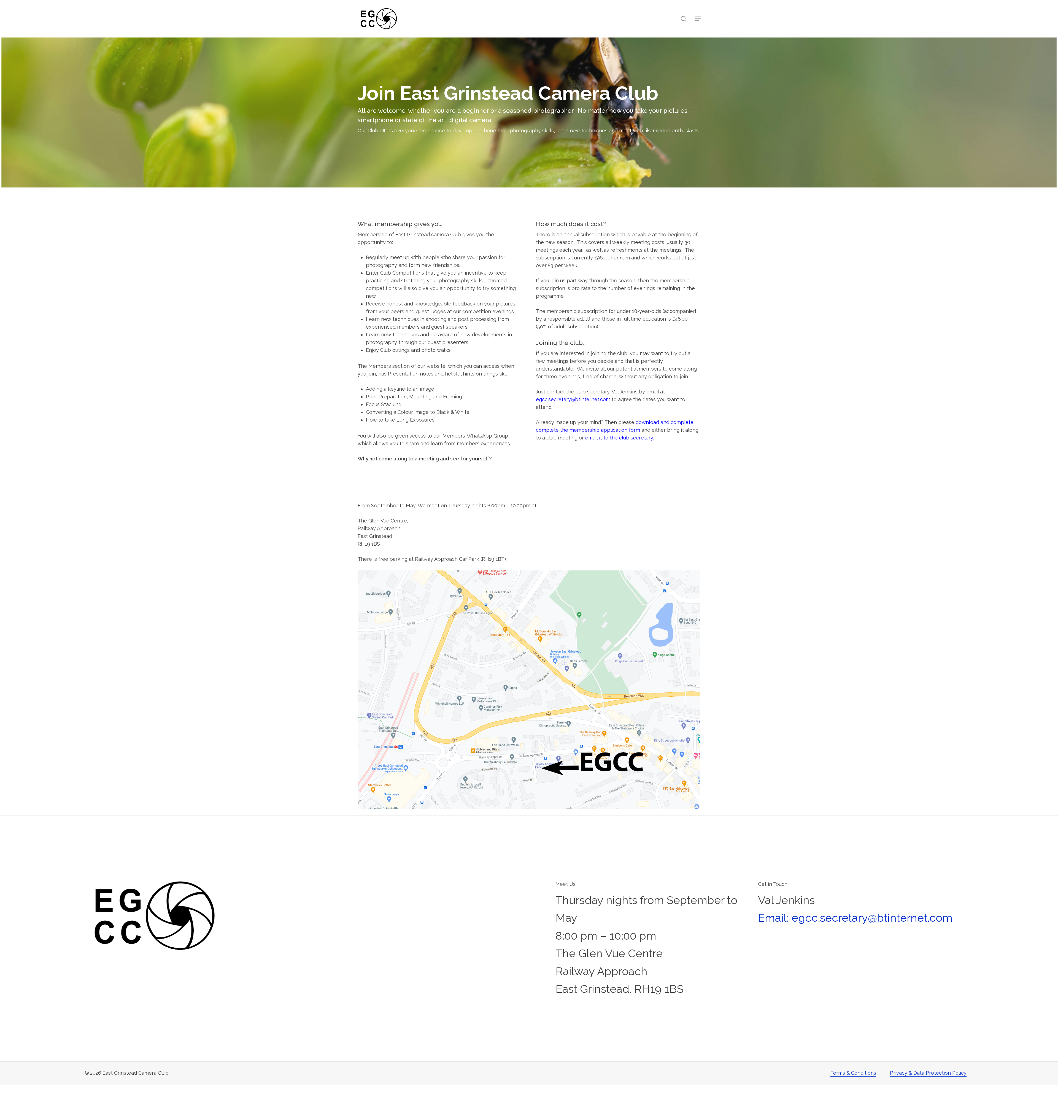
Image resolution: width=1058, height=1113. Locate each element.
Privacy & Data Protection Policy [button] (928, 1073)
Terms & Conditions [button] (853, 1073)
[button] (698, 19)
